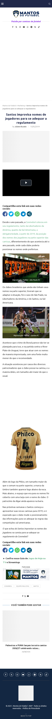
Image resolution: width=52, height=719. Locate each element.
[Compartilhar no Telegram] (23, 213)
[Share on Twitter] (25, 596)
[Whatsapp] (27, 27)
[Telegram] (31, 27)
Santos (36, 586)
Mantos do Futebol (9, 105)
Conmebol (8, 586)
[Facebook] (12, 27)
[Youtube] (24, 27)
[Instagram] (20, 27)
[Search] (49, 3)
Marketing (21, 105)
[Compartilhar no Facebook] (5, 213)
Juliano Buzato (21, 127)
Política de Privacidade (31, 708)
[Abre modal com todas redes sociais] (29, 213)
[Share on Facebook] (22, 596)
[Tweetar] (11, 213)
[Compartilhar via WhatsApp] (17, 213)
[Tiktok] (39, 27)
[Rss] (35, 27)
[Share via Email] (28, 596)
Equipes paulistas (22, 586)
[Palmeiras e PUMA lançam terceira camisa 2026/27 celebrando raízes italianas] (26, 626)
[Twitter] (16, 27)
